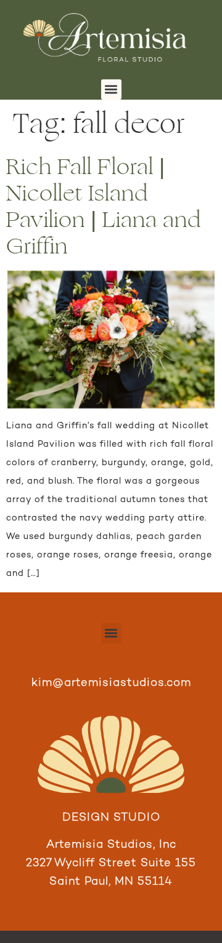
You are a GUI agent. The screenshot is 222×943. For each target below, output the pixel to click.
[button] (111, 89)
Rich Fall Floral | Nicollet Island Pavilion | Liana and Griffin (103, 207)
